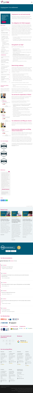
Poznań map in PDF (13, 361)
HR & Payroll (13, 145)
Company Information (14, 388)
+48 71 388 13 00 (4, 355)
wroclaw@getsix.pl (3, 360)
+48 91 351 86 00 (29, 356)
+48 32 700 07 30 (4, 373)
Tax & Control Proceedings (5, 59)
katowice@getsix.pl (3, 379)
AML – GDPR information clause (27, 388)
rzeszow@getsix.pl (11, 379)
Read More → (3, 234)
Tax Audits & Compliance (4, 53)
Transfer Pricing (3, 49)
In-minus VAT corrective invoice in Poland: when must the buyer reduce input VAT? (27, 220)
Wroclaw (3, 114)
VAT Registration (4, 42)
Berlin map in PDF (21, 378)
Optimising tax (15, 49)
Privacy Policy (13, 390)
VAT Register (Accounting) (5, 43)
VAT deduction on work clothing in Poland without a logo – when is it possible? (5, 220)
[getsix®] (5, 3)
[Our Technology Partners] (14, 329)
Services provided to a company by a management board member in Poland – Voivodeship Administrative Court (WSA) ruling (16, 221)
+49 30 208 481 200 (21, 374)
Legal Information (20, 388)
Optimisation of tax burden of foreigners (19, 54)
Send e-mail (6, 106)
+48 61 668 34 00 (12, 355)
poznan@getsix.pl (11, 360)
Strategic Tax (3, 64)
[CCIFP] (15, 320)
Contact (31, 391)
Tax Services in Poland (4, 32)
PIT (13, 61)
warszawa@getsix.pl (20, 360)
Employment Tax (3, 54)
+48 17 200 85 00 (12, 374)
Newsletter (16, 389)
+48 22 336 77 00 (21, 355)
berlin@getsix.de (19, 376)
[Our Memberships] (6, 320)
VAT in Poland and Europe (5, 34)
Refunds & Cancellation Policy (22, 391)
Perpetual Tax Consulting (4, 62)
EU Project (28, 391)
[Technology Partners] (25, 328)
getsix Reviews (4, 261)
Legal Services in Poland (4, 69)
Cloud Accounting (3, 81)
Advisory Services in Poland (5, 74)
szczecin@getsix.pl (28, 361)
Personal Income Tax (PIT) (25, 105)
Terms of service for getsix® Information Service (25, 389)
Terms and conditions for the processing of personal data (24, 390)
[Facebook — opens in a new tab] (3, 340)
